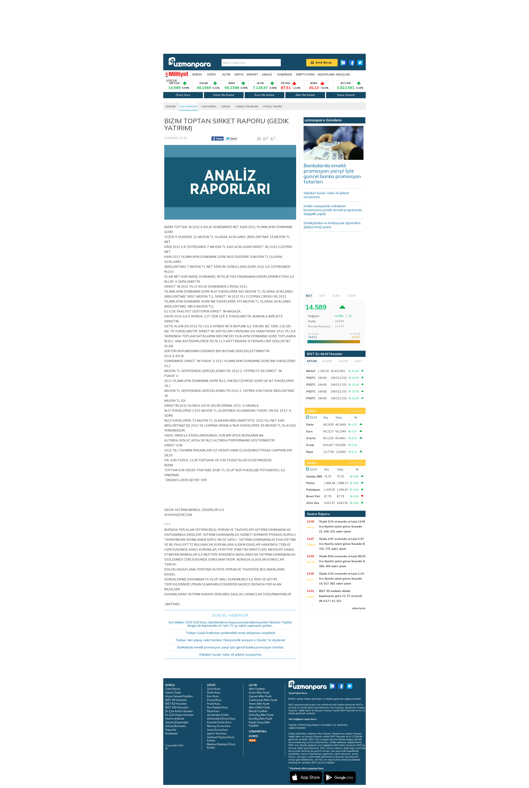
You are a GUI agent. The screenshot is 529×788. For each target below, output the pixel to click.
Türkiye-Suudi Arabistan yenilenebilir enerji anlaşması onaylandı (230, 633)
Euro (309, 431)
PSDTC (311, 377)
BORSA (197, 74)
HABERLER (284, 74)
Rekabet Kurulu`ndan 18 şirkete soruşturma (230, 654)
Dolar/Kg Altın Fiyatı (261, 714)
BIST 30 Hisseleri (176, 700)
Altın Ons (312, 503)
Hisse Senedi (346, 95)
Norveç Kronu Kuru (218, 726)
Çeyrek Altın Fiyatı (260, 696)
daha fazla (356, 410)
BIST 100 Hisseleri (176, 707)
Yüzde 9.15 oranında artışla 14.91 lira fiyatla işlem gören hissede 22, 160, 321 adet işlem (342, 526)
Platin (310, 483)
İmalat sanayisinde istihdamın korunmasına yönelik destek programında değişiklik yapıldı (333, 210)
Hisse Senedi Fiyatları (179, 696)
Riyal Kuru (213, 711)
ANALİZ (267, 74)
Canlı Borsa (172, 688)
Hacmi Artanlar (175, 718)
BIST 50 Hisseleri (176, 703)
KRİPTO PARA (305, 74)
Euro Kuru (213, 696)
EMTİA (239, 74)
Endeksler (171, 733)
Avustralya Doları (218, 714)
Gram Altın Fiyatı (259, 692)
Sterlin (311, 438)
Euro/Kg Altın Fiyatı (260, 718)
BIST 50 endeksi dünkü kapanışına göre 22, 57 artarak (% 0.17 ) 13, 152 (340, 596)
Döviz (311, 411)
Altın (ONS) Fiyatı (259, 707)
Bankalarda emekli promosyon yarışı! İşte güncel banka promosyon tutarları (230, 647)
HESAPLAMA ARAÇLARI (334, 74)
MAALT (311, 371)
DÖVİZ (211, 74)
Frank (310, 445)
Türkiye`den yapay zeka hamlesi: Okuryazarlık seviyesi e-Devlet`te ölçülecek (230, 640)
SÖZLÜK (171, 80)
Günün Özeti (173, 692)
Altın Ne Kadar (305, 95)
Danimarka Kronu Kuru (221, 718)
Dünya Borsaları (175, 726)
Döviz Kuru (183, 95)
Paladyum (313, 489)
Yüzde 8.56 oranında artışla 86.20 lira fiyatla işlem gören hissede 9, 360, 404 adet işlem (342, 561)
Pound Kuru (214, 700)
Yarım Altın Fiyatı (259, 703)
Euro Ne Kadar (264, 95)
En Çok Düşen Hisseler (179, 714)
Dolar (310, 424)
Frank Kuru (213, 703)
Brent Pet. (313, 496)
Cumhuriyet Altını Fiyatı (263, 700)
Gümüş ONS (314, 476)
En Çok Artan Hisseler (179, 711)
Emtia (311, 463)
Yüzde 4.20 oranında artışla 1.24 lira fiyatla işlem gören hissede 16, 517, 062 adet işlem (341, 578)
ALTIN (226, 74)
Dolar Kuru (213, 692)
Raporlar (170, 729)
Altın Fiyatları (257, 688)
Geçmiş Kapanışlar (177, 722)
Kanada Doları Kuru (219, 722)
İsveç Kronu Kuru (217, 729)
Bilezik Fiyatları (258, 711)
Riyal (309, 451)
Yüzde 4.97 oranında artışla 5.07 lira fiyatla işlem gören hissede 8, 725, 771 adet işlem (342, 543)
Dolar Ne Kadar (223, 95)
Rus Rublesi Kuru (217, 707)
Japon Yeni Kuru (217, 733)
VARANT (252, 74)
